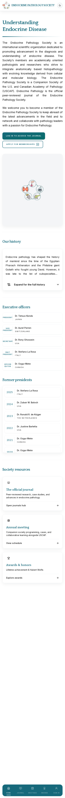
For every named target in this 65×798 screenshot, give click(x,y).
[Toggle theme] (60, 5)
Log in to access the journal (23, 136)
